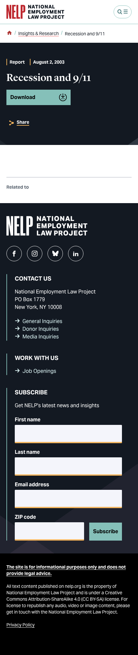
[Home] (9, 33)
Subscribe (105, 531)
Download (22, 97)
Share (23, 122)
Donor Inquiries (40, 329)
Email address (32, 484)
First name (27, 419)
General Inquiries (42, 321)
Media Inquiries (40, 336)
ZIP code (25, 517)
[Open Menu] (123, 11)
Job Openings (39, 371)
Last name (27, 452)
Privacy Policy (20, 625)
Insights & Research (38, 33)
